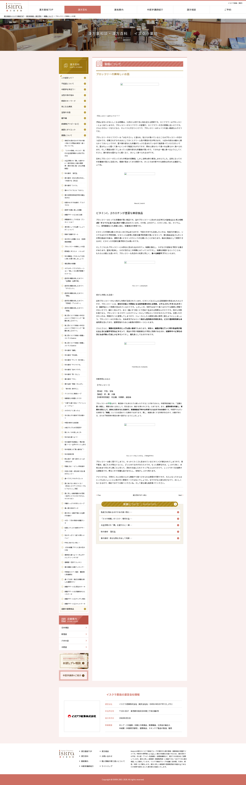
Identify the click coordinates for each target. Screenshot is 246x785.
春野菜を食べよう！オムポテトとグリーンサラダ (75, 556)
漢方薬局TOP (46, 9)
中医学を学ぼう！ (68, 89)
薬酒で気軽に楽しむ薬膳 (73, 210)
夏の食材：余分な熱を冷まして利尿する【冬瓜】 (75, 179)
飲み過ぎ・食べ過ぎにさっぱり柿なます (75, 460)
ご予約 (227, 9)
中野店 (64, 647)
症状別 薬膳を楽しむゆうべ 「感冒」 (74, 309)
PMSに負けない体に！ (72, 542)
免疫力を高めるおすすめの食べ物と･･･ (116, 512)
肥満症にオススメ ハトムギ (75, 251)
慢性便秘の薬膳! (70, 263)
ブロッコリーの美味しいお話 (75, 246)
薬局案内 (119, 9)
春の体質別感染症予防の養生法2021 (75, 196)
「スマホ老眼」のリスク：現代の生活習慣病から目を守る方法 (75, 153)
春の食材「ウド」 (71, 379)
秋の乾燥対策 (69, 454)
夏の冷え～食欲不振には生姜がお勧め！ (75, 514)
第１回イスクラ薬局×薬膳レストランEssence (75, 344)
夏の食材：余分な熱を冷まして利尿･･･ (116, 538)
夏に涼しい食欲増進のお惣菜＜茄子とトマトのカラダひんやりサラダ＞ (75, 496)
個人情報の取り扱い (113, 761)
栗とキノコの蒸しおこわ (73, 432)
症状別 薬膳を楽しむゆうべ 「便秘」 (74, 294)
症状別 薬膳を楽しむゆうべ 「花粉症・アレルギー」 (74, 301)
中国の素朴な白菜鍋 (71, 422)
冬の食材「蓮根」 (71, 350)
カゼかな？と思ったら (72, 410)
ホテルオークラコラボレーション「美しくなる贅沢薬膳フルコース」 (75, 271)
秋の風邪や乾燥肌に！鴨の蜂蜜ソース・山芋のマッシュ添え (75, 443)
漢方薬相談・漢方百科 (34, 16)
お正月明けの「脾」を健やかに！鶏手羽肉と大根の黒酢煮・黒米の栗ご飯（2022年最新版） (75, 164)
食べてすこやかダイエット (74, 478)
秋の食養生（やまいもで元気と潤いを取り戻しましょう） (75, 257)
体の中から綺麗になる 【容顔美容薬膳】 (75, 240)
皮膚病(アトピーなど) (70, 124)
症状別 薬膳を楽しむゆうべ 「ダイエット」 (74, 287)
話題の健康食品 (67, 609)
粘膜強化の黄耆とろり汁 (73, 398)
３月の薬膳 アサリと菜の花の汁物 (75, 548)
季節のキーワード (68, 101)
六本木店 (65, 640)
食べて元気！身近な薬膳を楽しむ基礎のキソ (75, 580)
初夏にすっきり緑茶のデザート (75, 529)
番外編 (64, 118)
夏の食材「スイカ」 (71, 185)
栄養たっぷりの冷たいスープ (74, 503)
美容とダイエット (68, 129)
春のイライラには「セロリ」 (75, 190)
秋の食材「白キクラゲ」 (73, 369)
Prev (99, 495)
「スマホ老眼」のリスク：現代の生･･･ (116, 518)
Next (180, 495)
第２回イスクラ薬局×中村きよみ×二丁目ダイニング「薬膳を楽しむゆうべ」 (75, 318)
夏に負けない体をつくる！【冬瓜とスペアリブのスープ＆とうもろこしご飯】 (75, 486)
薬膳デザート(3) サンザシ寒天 (75, 599)
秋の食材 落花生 (108, 531)
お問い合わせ (107, 756)
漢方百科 (82, 9)
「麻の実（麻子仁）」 (72, 388)
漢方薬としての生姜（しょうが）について (75, 228)
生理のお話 (65, 112)
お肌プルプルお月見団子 (73, 427)
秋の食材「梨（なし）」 (73, 374)
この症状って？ (67, 77)
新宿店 (64, 634)
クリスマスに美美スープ (73, 393)
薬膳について (48, 16)
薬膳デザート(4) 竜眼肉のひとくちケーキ (75, 592)
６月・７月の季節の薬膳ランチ (75, 521)
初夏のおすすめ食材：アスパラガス (75, 203)
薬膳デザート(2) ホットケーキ (75, 604)
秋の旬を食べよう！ (71, 437)
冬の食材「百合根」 (71, 355)
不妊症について (67, 83)
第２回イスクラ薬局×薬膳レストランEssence (75, 336)
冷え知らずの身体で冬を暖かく (75, 416)
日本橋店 (65, 627)
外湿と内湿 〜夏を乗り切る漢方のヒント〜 (75, 472)
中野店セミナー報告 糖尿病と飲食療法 (75, 573)
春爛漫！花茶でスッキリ (73, 562)
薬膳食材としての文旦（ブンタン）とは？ (75, 220)
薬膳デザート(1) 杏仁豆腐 (73, 215)
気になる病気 (66, 106)
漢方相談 (191, 9)
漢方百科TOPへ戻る (140, 495)
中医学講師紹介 (155, 9)
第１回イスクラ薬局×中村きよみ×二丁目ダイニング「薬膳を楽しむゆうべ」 (75, 328)
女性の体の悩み (67, 95)
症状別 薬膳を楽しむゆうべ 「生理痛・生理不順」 (74, 279)
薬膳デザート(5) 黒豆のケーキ (75, 586)
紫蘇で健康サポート (71, 234)
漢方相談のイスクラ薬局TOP (14, 16)
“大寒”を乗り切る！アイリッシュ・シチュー (75, 404)
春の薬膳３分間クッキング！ (75, 567)
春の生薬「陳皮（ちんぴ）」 (74, 384)
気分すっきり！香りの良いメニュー (75, 536)
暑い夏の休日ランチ (71, 508)
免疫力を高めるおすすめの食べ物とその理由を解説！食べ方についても (75, 143)
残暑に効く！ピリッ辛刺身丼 (75, 466)
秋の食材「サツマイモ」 (73, 365)
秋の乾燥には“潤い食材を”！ (75, 449)
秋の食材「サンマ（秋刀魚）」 (75, 360)
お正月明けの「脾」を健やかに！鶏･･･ (116, 525)
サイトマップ (107, 766)
